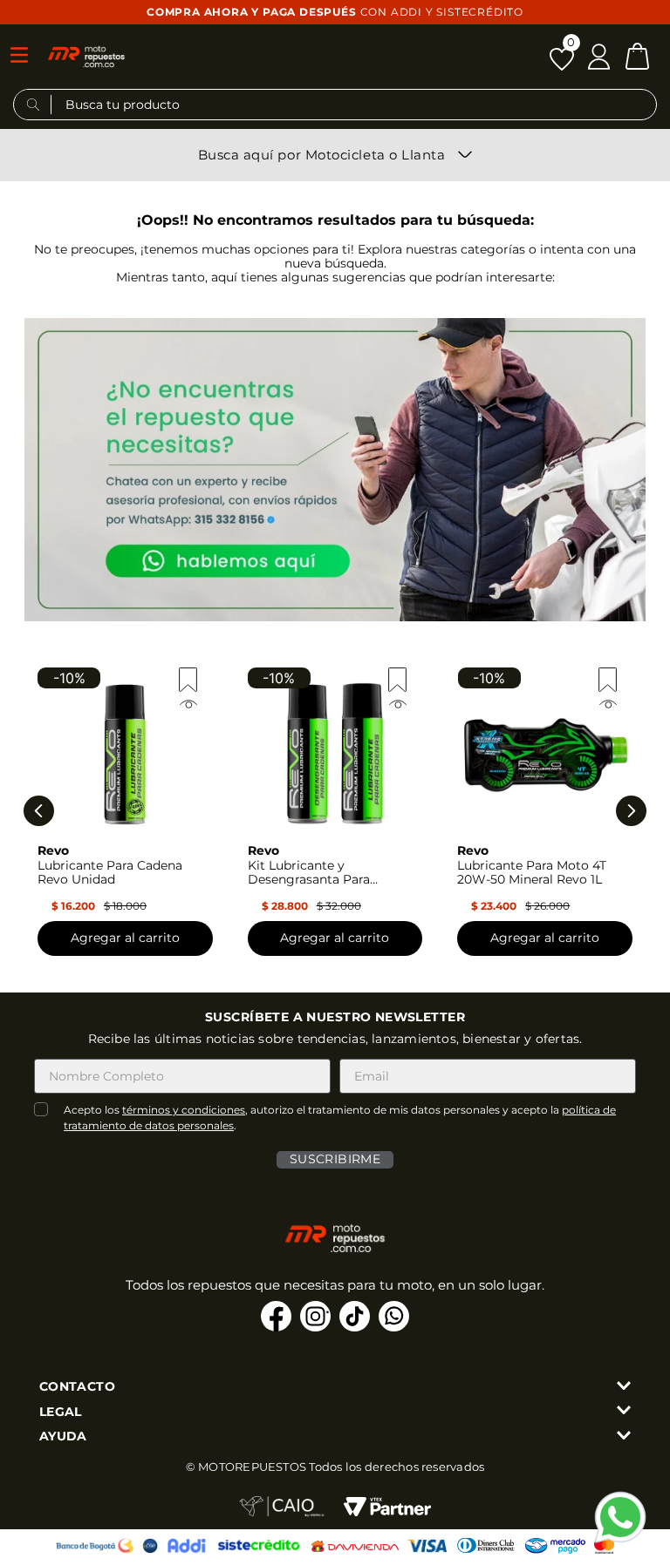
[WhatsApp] (620, 1517)
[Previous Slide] (39, 811)
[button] (86, 57)
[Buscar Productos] (33, 104)
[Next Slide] (631, 811)
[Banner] (335, 471)
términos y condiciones (183, 1109)
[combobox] (335, 109)
